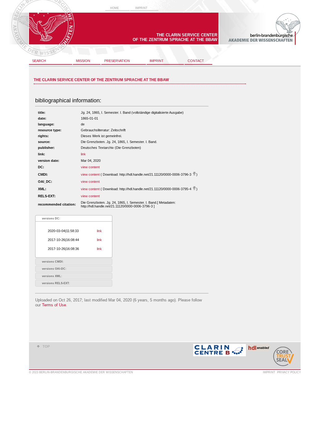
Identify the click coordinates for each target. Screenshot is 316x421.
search (39, 61)
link (83, 154)
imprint (141, 8)
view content (90, 167)
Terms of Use (54, 305)
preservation (117, 61)
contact (196, 61)
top (46, 346)
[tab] (73, 218)
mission (83, 61)
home (114, 8)
